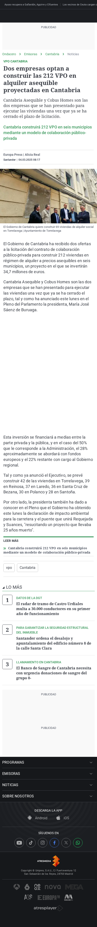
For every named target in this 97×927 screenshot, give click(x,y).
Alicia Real (32, 154)
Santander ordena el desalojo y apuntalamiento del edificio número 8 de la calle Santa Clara (53, 643)
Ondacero (9, 54)
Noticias (73, 54)
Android (40, 818)
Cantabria (52, 54)
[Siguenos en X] (66, 842)
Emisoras (30, 54)
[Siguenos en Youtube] (19, 842)
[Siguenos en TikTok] (31, 842)
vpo (9, 567)
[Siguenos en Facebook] (54, 842)
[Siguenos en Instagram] (42, 842)
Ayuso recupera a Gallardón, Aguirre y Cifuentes (31, 4)
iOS (66, 818)
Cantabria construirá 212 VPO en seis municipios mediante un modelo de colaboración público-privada (47, 133)
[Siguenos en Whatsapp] (78, 842)
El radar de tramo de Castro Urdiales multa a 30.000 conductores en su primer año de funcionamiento (53, 608)
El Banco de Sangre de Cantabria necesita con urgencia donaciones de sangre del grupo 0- (53, 673)
